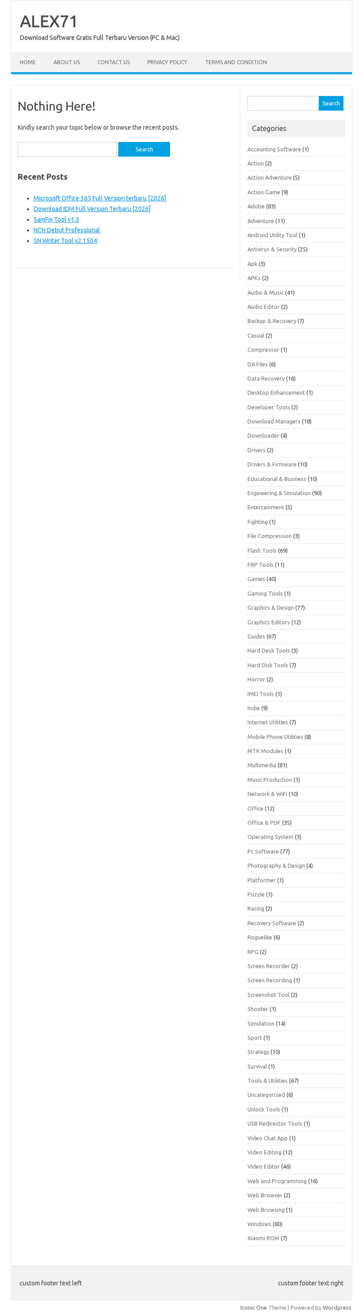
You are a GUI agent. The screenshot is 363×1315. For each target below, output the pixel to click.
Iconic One (253, 1307)
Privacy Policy (167, 62)
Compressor (263, 349)
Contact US (113, 62)
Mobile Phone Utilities (275, 737)
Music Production (269, 780)
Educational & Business (276, 479)
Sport (254, 1037)
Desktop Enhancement (276, 392)
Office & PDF (264, 822)
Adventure (260, 221)
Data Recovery (266, 378)
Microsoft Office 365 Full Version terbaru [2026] (100, 198)
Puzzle (256, 894)
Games (256, 579)
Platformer (261, 880)
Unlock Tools (263, 1109)
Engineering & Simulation (279, 493)
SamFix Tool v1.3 (56, 219)
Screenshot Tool (268, 995)
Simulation (260, 1023)
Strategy (258, 1052)
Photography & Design (276, 865)
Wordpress (337, 1307)
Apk (252, 264)
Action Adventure (269, 177)
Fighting (257, 522)
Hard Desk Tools (268, 650)
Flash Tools (262, 550)
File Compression (269, 536)
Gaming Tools (265, 593)
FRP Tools (260, 564)
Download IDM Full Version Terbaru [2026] (92, 208)
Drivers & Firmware (272, 464)
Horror (256, 679)
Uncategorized (266, 1095)
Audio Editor (263, 307)
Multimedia (261, 765)
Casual (255, 335)
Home (28, 62)
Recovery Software (271, 923)
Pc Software (263, 851)
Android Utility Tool (272, 235)
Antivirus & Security (272, 249)
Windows (259, 1224)
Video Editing (264, 1152)
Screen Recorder (268, 966)
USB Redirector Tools (274, 1123)
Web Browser (264, 1195)
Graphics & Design (270, 607)
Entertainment (265, 507)
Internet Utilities (267, 722)
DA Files (257, 364)
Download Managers (274, 421)
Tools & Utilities (267, 1080)
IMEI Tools (260, 694)
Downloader (263, 435)
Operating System (270, 837)
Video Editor (263, 1166)
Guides (256, 636)
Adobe (256, 206)
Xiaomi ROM (263, 1238)
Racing (255, 908)
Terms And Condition (236, 62)
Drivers (256, 450)
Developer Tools (268, 407)
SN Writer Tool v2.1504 (65, 240)
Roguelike (259, 937)
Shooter (257, 1009)
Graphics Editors (268, 622)
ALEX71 (49, 21)
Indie (253, 708)
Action (255, 163)
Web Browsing (266, 1210)
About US (67, 62)
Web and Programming (277, 1181)
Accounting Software (274, 149)
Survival (257, 1066)
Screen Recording (269, 980)
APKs (254, 278)
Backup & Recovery (271, 321)
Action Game (263, 192)
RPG (253, 952)
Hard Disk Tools (267, 665)
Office (255, 808)
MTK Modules (265, 751)
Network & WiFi (267, 794)
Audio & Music (265, 292)
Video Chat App (267, 1138)
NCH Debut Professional (67, 230)
